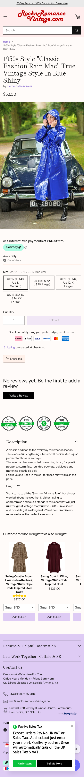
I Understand (24, 763)
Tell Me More (54, 763)
